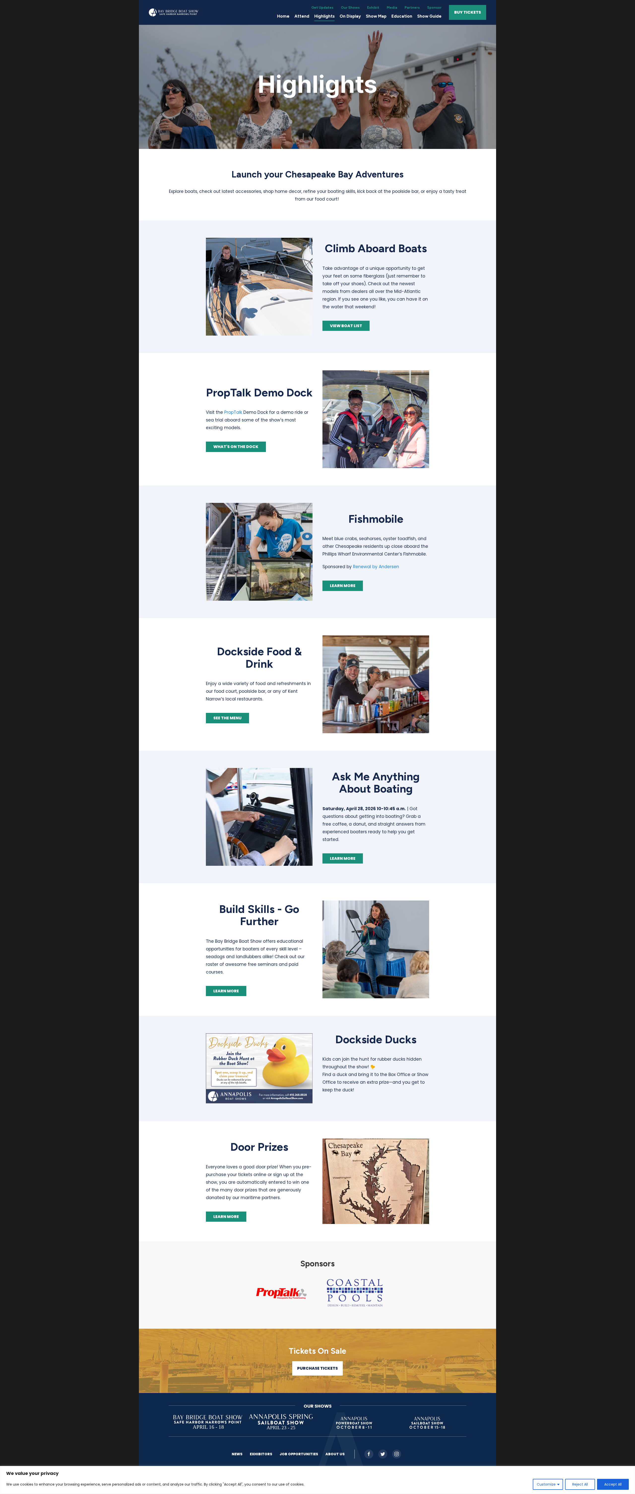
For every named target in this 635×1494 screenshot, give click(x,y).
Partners (412, 7)
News (237, 1454)
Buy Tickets (467, 12)
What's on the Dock (235, 447)
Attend (301, 16)
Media (392, 7)
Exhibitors (261, 1454)
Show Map (376, 16)
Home (283, 16)
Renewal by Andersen (376, 567)
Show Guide (429, 16)
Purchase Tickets (317, 1368)
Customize (546, 1484)
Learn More (342, 586)
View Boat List (346, 326)
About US (335, 1454)
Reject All (580, 1484)
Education (401, 16)
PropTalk (233, 412)
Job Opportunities (299, 1454)
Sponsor (434, 7)
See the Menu (227, 718)
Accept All (613, 1484)
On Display (350, 16)
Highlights (324, 16)
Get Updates (322, 7)
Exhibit (373, 7)
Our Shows (350, 7)
